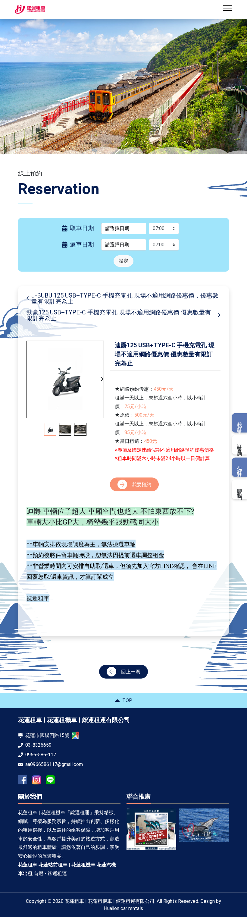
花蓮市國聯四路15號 (47, 735)
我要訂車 (239, 423)
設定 (123, 261)
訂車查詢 (239, 445)
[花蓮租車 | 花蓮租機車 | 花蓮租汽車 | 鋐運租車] (153, 825)
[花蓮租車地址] (75, 735)
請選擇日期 (117, 228)
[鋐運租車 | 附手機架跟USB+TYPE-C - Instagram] (36, 780)
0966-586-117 (40, 755)
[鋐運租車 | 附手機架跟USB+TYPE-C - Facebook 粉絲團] (22, 779)
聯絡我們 (239, 489)
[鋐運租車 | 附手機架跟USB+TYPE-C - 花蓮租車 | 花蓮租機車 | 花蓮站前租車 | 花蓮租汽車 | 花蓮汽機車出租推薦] (30, 9)
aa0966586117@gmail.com (54, 764)
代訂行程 (239, 467)
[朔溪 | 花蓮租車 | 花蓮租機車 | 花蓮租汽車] (205, 827)
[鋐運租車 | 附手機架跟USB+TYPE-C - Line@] (50, 779)
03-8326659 (38, 745)
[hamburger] (227, 9)
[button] (102, 379)
